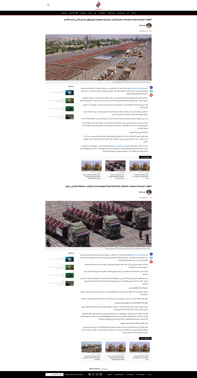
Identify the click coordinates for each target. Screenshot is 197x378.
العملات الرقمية (111, 13)
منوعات (90, 13)
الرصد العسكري (121, 13)
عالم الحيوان (72, 13)
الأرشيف (109, 374)
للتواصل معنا (130, 374)
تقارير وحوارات (102, 13)
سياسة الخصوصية (119, 374)
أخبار (128, 13)
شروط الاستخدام (141, 374)
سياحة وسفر (64, 13)
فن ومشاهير (83, 13)
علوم (95, 13)
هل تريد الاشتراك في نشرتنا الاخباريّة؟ (74, 374)
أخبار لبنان (133, 13)
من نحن (150, 374)
